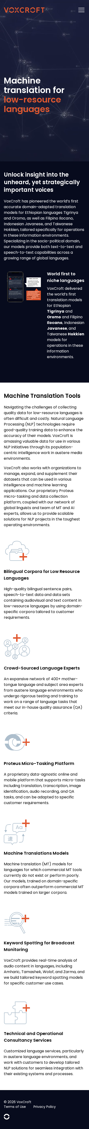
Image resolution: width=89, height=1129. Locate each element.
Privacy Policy (44, 1106)
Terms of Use (15, 1106)
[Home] (24, 10)
